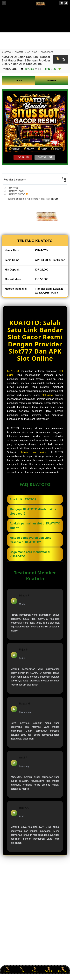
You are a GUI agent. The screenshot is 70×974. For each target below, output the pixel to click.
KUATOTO (6, 52)
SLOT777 (19, 52)
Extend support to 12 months (33, 198)
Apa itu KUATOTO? (23, 499)
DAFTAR (52, 80)
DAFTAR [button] (42, 157)
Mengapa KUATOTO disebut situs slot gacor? (33, 511)
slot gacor (47, 395)
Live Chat (62, 971)
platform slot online (33, 452)
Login (21, 971)
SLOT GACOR (47, 52)
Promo (7, 971)
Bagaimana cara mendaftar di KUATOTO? (30, 554)
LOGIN (18, 80)
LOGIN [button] (20, 157)
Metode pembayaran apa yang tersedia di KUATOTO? (30, 539)
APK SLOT (32, 52)
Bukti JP (49, 971)
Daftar (35, 971)
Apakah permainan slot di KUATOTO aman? (35, 525)
